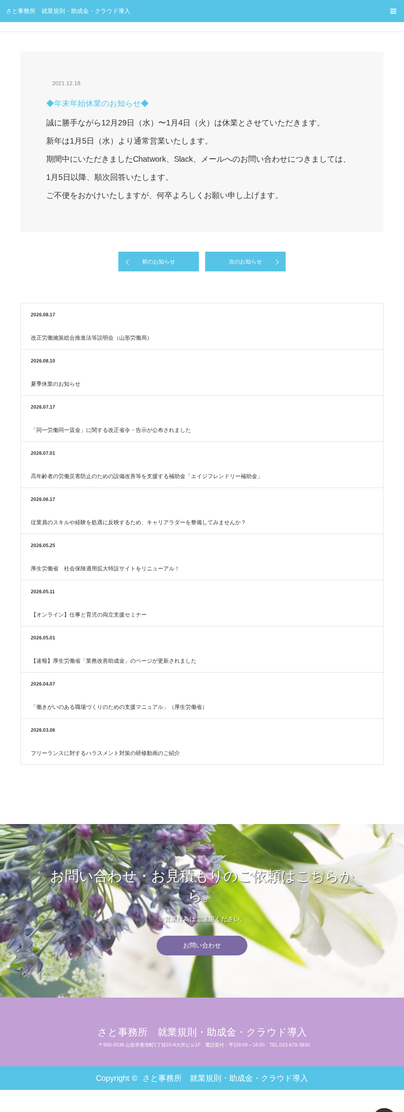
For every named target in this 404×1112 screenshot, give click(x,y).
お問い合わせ (202, 945)
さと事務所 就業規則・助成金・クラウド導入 (68, 10)
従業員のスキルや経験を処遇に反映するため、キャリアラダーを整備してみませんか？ (138, 522)
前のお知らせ (158, 261)
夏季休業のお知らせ (55, 384)
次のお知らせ (245, 261)
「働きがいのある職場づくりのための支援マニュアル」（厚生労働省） (119, 707)
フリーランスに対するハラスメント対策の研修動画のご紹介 (105, 753)
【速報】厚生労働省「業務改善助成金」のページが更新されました (113, 661)
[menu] (393, 11)
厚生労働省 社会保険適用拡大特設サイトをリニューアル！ (105, 568)
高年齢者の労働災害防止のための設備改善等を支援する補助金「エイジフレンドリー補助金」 (147, 476)
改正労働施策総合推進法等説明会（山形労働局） (91, 338)
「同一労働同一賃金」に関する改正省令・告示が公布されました (111, 430)
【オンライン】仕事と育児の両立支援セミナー (89, 614)
